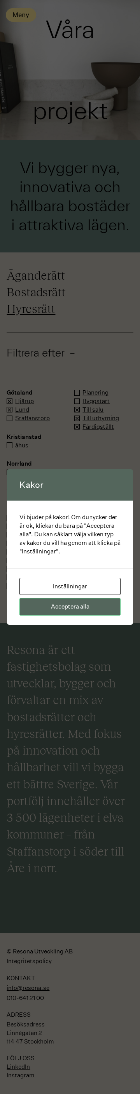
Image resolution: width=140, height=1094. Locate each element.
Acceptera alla (70, 606)
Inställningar (70, 586)
